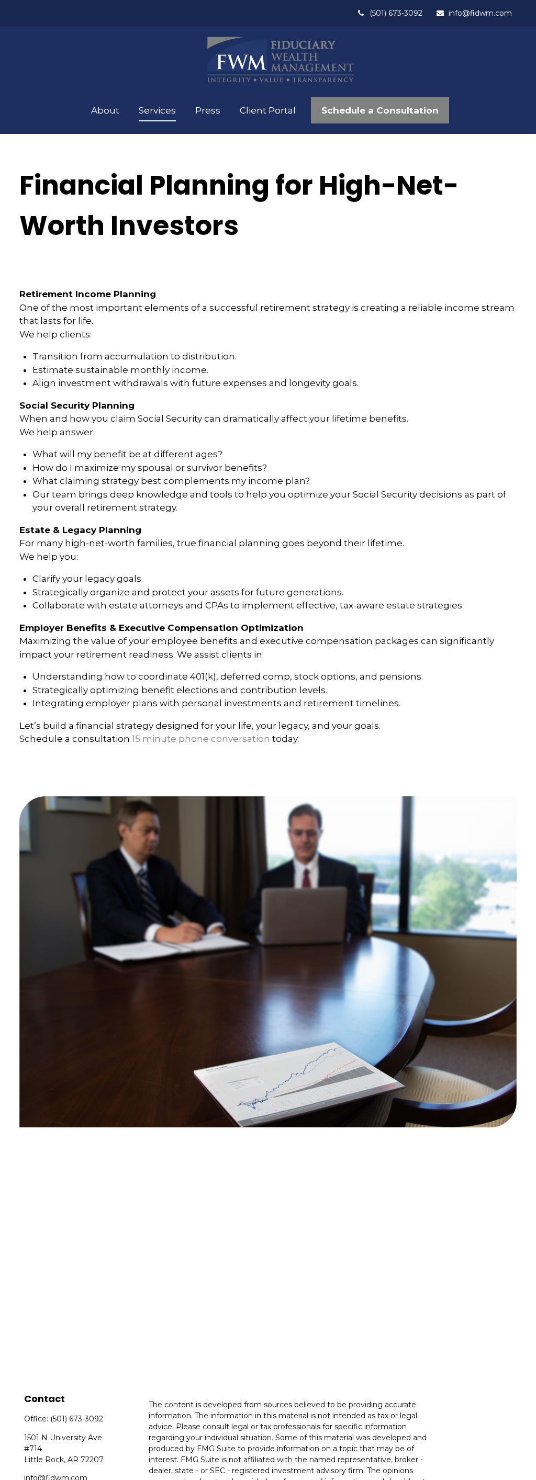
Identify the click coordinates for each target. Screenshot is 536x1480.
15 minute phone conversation (201, 738)
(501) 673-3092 (396, 13)
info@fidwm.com (480, 13)
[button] (105, 110)
